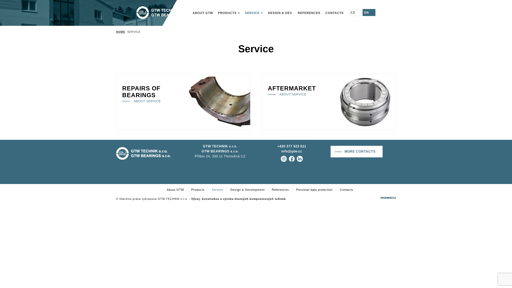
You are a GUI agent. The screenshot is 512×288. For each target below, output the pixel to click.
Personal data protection (314, 189)
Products (198, 189)
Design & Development (247, 189)
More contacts (360, 151)
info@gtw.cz (291, 151)
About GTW (175, 189)
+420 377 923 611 (291, 146)
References (280, 189)
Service (217, 189)
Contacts (346, 189)
